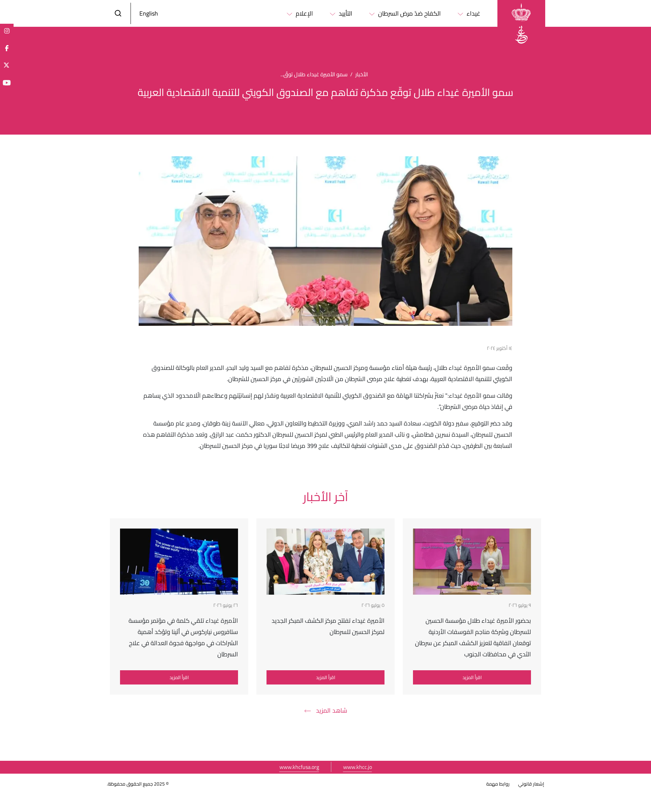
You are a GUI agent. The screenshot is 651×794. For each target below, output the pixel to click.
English (148, 13)
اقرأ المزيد (472, 677)
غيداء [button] (473, 13)
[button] (118, 13)
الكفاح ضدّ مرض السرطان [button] (409, 13)
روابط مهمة (498, 783)
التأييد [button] (345, 13)
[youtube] (7, 82)
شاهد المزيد (331, 710)
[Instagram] (7, 30)
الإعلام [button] (304, 13)
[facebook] (7, 48)
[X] (7, 65)
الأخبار (361, 74)
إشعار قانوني (531, 783)
